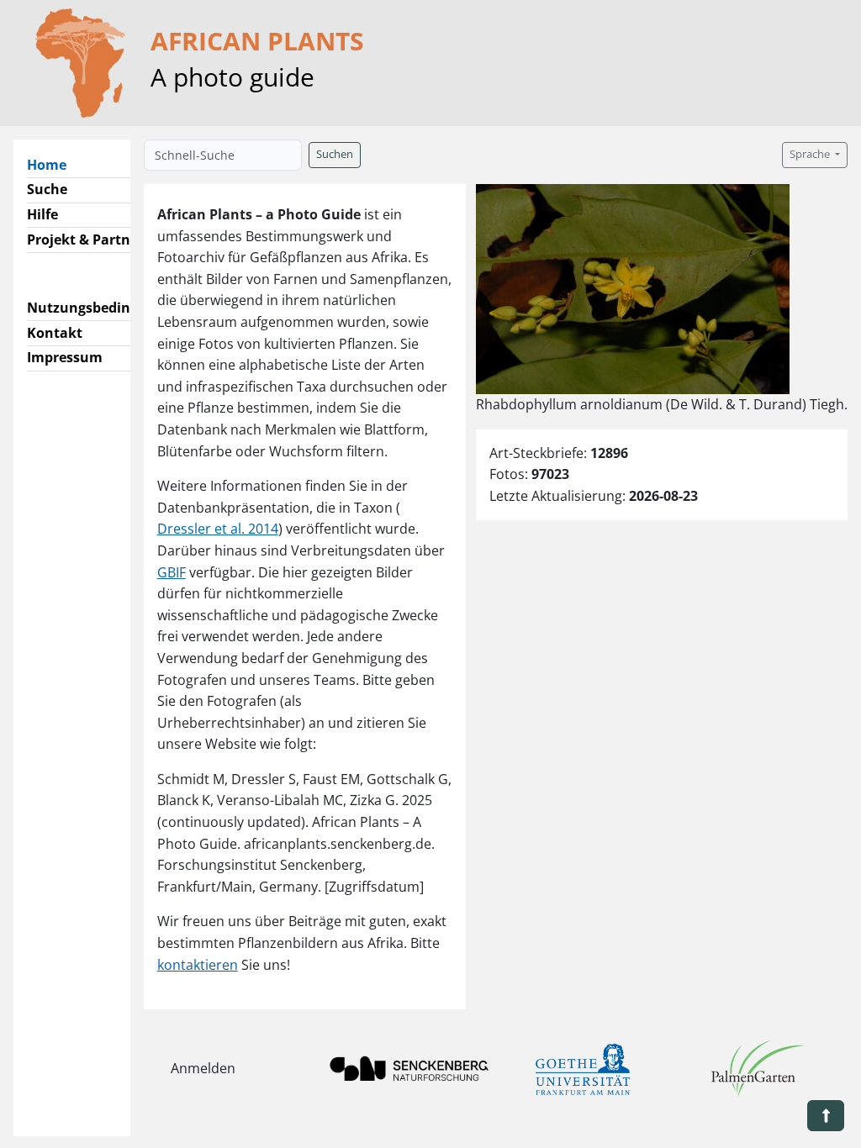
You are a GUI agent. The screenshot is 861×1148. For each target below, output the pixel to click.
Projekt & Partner (85, 239)
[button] (825, 1115)
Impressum (65, 357)
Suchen (334, 154)
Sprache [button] (811, 154)
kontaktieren (197, 965)
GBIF (171, 572)
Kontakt (54, 333)
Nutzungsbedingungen (104, 307)
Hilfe (42, 214)
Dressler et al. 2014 (217, 528)
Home (53, 164)
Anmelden (203, 1068)
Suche (47, 189)
